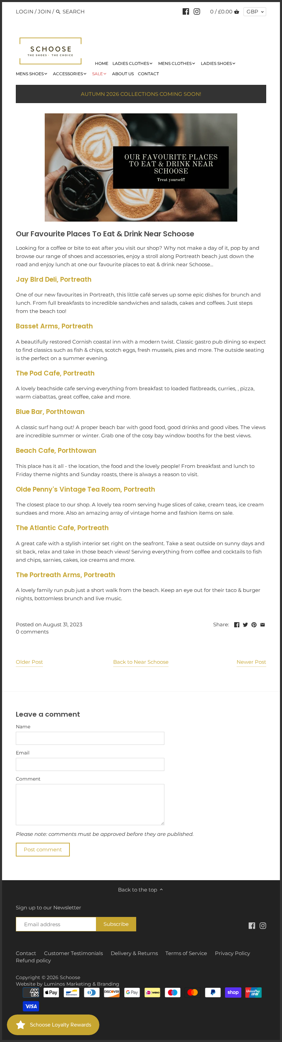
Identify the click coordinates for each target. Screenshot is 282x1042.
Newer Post (251, 662)
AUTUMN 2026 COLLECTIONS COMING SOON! (141, 94)
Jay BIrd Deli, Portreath (53, 279)
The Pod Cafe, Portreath (55, 373)
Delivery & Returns (134, 953)
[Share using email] (262, 623)
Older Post (29, 662)
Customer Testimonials (73, 953)
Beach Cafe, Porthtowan (56, 450)
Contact (26, 953)
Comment (28, 779)
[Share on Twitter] (245, 623)
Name (23, 726)
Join (44, 11)
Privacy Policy (232, 953)
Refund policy (33, 960)
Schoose (70, 977)
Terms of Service (186, 953)
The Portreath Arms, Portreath (65, 575)
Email (23, 752)
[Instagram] (197, 11)
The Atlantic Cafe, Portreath (62, 528)
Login (24, 11)
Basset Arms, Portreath (54, 326)
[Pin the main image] (254, 623)
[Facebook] (186, 11)
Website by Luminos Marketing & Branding (67, 984)
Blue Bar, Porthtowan (50, 411)
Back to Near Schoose (141, 662)
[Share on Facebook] (236, 623)
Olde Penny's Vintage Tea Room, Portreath (85, 489)
